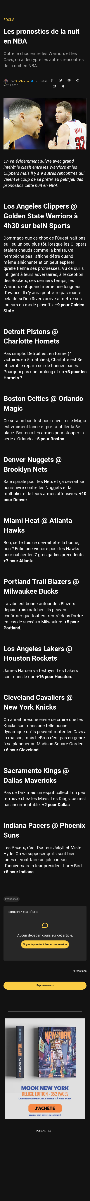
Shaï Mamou (23, 81)
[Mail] (54, 86)
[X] (63, 86)
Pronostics (11, 899)
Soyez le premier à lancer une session (45, 944)
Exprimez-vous (45, 985)
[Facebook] (51, 80)
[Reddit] (78, 80)
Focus (8, 20)
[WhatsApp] (60, 80)
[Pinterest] (69, 80)
